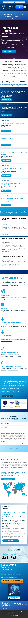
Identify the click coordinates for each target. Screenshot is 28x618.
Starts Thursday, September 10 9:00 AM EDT (8, 187)
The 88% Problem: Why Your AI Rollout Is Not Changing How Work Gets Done (14, 108)
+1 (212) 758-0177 (8, 604)
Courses (7, 12)
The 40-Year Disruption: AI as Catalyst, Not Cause (14, 218)
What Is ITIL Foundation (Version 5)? (13, 238)
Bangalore (3, 472)
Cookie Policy (6, 613)
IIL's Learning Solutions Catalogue (8, 567)
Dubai (12, 472)
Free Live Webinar (5, 89)
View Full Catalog (11, 7)
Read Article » (5, 234)
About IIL (13, 18)
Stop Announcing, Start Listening (12, 256)
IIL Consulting (19, 14)
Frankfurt (17, 472)
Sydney (8, 475)
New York (12, 473)
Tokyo (12, 475)
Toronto (17, 475)
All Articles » (3, 213)
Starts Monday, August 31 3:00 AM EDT (7, 157)
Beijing (8, 472)
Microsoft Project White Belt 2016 (12, 198)
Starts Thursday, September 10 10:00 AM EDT (9, 201)
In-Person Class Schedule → (7, 84)
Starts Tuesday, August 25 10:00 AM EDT (7, 126)
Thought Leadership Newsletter (13, 212)
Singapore (3, 475)
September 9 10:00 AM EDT (4, 112)
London (2, 473)
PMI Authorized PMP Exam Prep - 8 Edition (14, 153)
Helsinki (23, 472)
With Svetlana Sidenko (6, 95)
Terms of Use (21, 613)
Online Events (8, 14)
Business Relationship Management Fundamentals (11, 184)
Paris (16, 473)
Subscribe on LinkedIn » (13, 213)
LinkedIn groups (12, 339)
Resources (8, 16)
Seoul (20, 473)
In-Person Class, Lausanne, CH (8, 150)
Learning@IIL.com (22, 604)
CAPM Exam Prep (7, 139)
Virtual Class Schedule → (21, 84)
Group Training (17, 12)
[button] (1, 40)
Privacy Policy (14, 613)
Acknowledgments (14, 615)
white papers (22, 338)
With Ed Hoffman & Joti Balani (8, 110)
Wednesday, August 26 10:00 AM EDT (6, 97)
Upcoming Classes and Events (14, 82)
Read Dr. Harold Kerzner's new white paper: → (14, 2)
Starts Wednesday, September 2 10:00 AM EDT (9, 172)
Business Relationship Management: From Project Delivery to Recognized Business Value (13, 93)
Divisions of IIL (18, 16)
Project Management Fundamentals (12, 123)
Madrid (7, 473)
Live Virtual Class (5, 120)
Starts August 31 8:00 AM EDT (5, 141)
